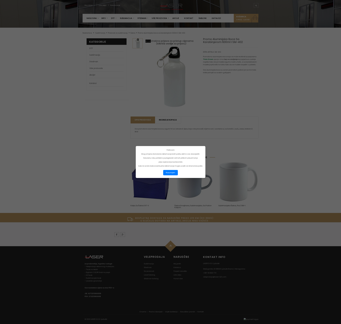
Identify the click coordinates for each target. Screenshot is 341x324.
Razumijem (170, 172)
